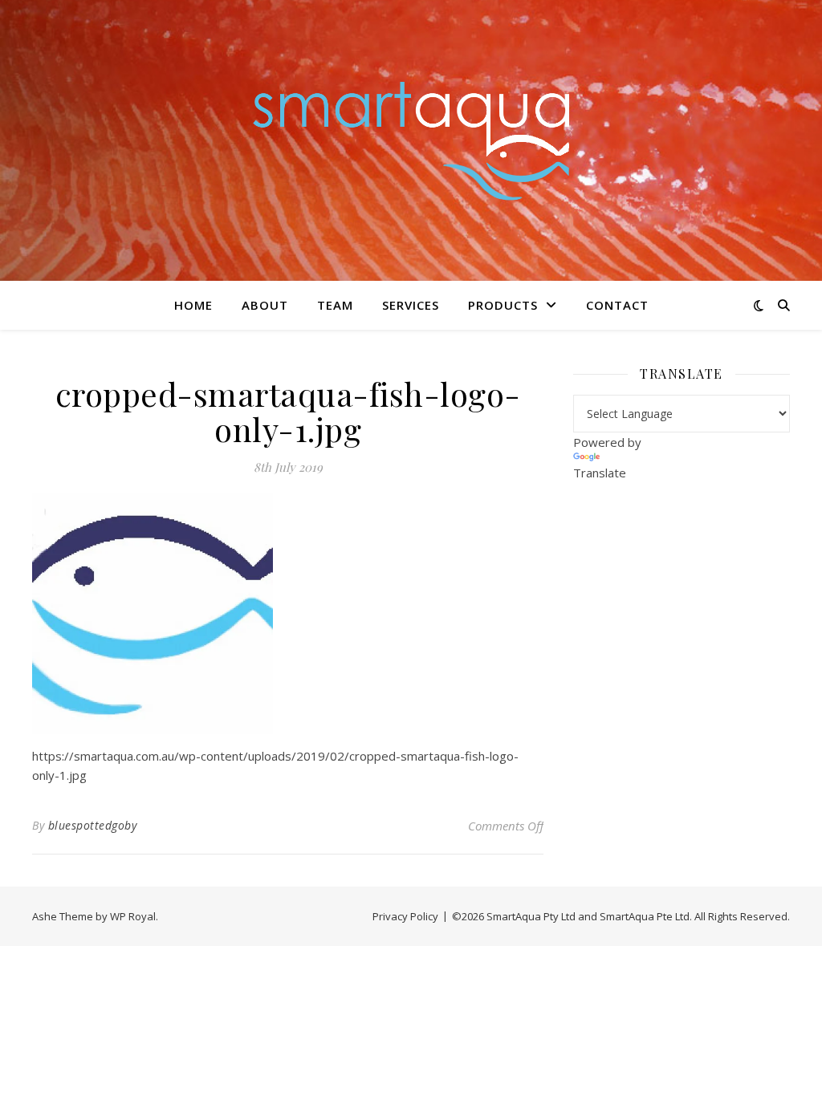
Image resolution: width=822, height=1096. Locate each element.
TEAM (335, 305)
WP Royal (133, 916)
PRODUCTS (503, 305)
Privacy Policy (405, 916)
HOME (193, 305)
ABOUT (265, 305)
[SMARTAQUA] (411, 140)
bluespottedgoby (92, 825)
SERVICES (410, 305)
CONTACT (617, 305)
